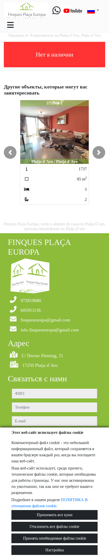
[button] (10, 152)
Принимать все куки (54, 515)
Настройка (54, 550)
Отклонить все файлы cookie (54, 526)
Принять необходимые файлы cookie (54, 538)
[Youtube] (73, 11)
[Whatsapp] (56, 11)
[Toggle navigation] (10, 25)
